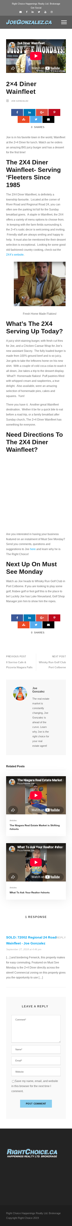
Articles (13, 820)
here (33, 549)
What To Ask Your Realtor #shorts (30, 892)
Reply (61, 937)
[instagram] (52, 12)
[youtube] (45, 12)
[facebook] (26, 12)
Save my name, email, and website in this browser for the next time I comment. (34, 1086)
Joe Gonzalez (19, 101)
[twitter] (39, 12)
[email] (20, 12)
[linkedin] (33, 12)
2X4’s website (15, 254)
